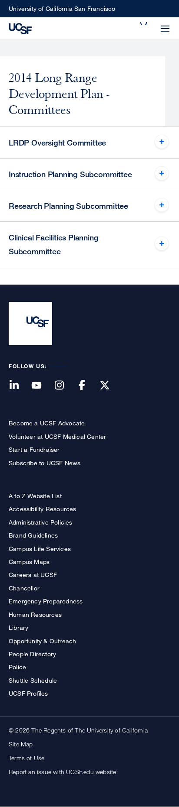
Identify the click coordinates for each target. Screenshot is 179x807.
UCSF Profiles (28, 693)
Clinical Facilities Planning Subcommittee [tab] (53, 244)
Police (17, 667)
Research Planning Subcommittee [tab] (68, 206)
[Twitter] (109, 386)
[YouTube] (41, 386)
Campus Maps (29, 561)
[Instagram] (64, 386)
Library (18, 627)
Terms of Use (26, 758)
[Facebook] (87, 386)
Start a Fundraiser (34, 449)
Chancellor (24, 588)
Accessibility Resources (42, 508)
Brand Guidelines (33, 535)
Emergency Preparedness (46, 601)
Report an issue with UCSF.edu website (62, 771)
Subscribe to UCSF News (44, 463)
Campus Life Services (40, 548)
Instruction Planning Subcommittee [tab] (70, 174)
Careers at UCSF (33, 574)
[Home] (20, 27)
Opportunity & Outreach (42, 641)
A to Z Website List (35, 495)
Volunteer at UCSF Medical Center (57, 436)
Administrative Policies (41, 522)
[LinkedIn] (19, 386)
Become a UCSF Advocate (47, 423)
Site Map (21, 744)
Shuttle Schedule (33, 680)
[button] (144, 23)
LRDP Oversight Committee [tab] (57, 142)
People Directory (32, 654)
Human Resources (35, 614)
